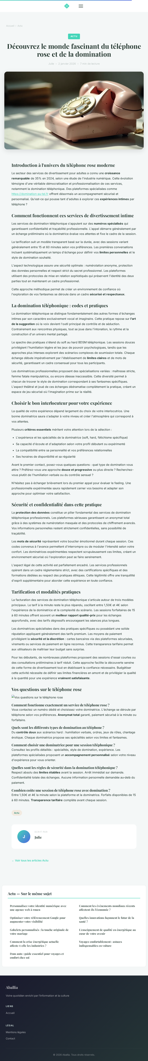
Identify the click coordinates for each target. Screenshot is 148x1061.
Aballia (12, 987)
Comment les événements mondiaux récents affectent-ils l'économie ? (107, 907)
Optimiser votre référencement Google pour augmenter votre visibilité (38, 919)
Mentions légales (16, 1032)
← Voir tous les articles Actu (30, 860)
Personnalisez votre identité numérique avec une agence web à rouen (38, 907)
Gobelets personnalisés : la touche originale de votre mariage (39, 931)
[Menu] (80, 6)
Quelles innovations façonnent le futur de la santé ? (106, 919)
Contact (10, 1038)
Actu (20, 25)
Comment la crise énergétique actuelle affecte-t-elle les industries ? (34, 943)
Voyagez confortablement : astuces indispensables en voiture (100, 943)
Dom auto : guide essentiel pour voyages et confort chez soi (37, 955)
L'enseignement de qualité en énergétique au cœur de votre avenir (107, 931)
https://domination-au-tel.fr (30, 194)
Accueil (10, 25)
